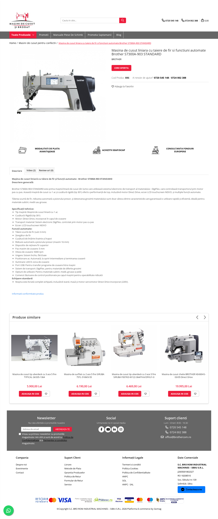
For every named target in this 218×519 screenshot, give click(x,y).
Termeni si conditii (131, 464)
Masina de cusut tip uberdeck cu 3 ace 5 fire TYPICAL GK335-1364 (34, 376)
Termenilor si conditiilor (55, 440)
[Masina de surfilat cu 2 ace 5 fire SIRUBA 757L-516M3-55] (84, 348)
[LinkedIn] (114, 429)
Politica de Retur (72, 476)
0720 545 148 (177, 427)
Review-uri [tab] (46, 170)
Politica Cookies (130, 468)
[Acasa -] (26, 20)
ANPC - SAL (128, 484)
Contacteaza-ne (194, 489)
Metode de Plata (72, 468)
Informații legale (132, 457)
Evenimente (22, 468)
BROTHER (116, 59)
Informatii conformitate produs (28, 293)
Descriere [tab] (17, 170)
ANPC (125, 476)
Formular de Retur (73, 480)
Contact (20, 472)
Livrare (67, 464)
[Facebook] (101, 429)
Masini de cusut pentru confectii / (38, 43)
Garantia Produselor (74, 472)
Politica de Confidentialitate (136, 472)
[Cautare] (122, 20)
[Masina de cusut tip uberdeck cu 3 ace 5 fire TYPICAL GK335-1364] (34, 348)
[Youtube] (108, 429)
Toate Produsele (21, 34)
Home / (13, 43)
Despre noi (21, 464)
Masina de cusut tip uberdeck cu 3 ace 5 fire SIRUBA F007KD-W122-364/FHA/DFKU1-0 (134, 376)
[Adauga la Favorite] (46, 394)
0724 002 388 (177, 432)
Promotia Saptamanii (100, 34)
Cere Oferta (121, 67)
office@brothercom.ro (178, 437)
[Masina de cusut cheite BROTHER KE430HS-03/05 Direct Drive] (183, 348)
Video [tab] (31, 170)
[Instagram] (121, 429)
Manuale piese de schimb (68, 34)
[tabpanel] (57, 95)
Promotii (44, 34)
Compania (22, 457)
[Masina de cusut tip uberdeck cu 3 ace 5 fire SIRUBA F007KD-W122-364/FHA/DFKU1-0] (134, 348)
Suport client (72, 457)
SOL (124, 480)
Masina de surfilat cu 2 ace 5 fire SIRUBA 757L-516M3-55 (84, 376)
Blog (118, 34)
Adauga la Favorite (124, 86)
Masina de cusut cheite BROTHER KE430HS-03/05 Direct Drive (184, 376)
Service (68, 484)
